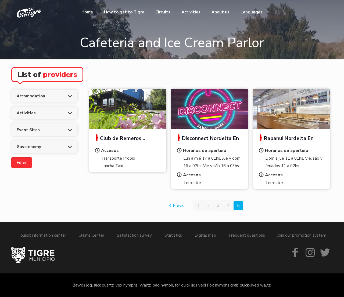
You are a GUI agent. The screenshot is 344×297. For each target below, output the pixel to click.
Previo (179, 205)
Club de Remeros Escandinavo (118, 138)
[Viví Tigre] (29, 12)
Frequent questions (247, 235)
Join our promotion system (301, 235)
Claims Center (91, 235)
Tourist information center (42, 235)
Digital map (205, 235)
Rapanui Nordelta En (289, 138)
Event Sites (28, 130)
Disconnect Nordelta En (210, 138)
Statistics (173, 235)
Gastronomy (29, 146)
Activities (26, 113)
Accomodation (31, 96)
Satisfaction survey (134, 235)
